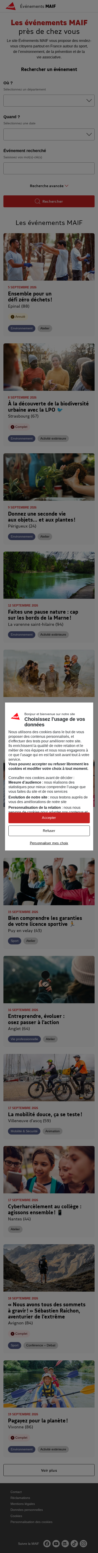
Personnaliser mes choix (49, 843)
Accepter (49, 818)
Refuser (49, 831)
